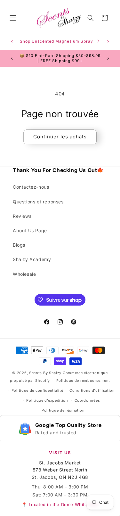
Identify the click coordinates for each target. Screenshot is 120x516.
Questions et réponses (38, 201)
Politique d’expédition (47, 400)
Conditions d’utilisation (92, 390)
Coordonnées (87, 400)
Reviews (22, 216)
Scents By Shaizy (45, 373)
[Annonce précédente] (12, 42)
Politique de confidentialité (37, 390)
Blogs (19, 245)
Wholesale (24, 274)
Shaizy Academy (32, 259)
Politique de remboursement (83, 380)
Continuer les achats (60, 137)
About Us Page (30, 230)
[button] (13, 18)
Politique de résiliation (63, 410)
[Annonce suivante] (108, 42)
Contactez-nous (31, 187)
